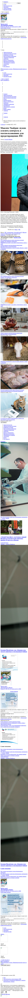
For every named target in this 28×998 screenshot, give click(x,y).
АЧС (5, 232)
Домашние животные (8, 57)
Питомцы (3, 519)
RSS (4, 977)
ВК (19, 229)
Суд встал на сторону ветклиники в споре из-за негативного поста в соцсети (12, 419)
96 (3, 34)
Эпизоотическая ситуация (9, 53)
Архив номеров (7, 8)
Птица (5, 99)
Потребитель (6, 105)
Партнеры (5, 7)
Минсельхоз (8, 233)
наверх (3, 934)
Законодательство (7, 52)
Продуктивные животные (9, 56)
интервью (3, 441)
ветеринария (10, 232)
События (5, 110)
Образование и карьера (9, 62)
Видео (5, 65)
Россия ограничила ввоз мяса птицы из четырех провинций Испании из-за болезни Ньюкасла (12, 390)
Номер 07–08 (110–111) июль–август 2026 (11, 26)
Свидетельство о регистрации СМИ (12, 979)
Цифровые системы (8, 55)
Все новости (6, 66)
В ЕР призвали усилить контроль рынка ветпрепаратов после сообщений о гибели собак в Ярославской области (13, 723)
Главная (5, 113)
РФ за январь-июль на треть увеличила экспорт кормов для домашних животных (12, 241)
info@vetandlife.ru (5, 13)
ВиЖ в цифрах (7, 109)
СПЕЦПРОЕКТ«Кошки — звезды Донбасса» (8, 543)
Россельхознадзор (7, 5)
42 (1, 921)
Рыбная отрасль (7, 100)
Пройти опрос (17, 237)
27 (4, 715)
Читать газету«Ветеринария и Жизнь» (7, 24)
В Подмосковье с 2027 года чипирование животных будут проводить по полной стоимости (13, 726)
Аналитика (6, 64)
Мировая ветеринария (8, 61)
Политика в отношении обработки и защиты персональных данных (14, 981)
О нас (4, 4)
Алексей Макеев (8, 139)
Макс (16, 229)
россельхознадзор (16, 233)
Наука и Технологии (8, 60)
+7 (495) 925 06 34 (5, 960)
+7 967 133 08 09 (5, 79)
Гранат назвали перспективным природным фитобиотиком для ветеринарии (11, 246)
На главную (3, 422)
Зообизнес (5, 58)
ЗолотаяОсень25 (18, 232)
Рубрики (5, 1)
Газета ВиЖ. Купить (6, 28)
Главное (5, 94)
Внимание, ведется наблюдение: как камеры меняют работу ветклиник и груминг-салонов (13, 755)
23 (1, 715)
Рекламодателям (7, 9)
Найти (19, 3)
